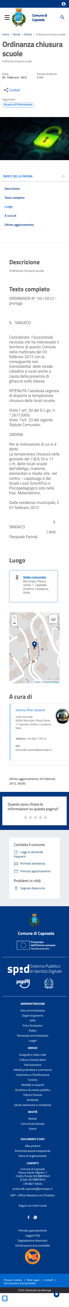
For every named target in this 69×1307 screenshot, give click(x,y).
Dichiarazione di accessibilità (32, 1245)
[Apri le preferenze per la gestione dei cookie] (7, 1300)
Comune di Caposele (39, 17)
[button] (64, 4)
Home (5, 34)
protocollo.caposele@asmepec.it (33, 1188)
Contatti (33, 1163)
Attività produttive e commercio (33, 1070)
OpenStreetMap (51, 681)
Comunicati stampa (32, 1123)
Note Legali (33, 1280)
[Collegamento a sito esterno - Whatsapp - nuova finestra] (35, 1217)
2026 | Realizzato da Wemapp (34, 1290)
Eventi (32, 1128)
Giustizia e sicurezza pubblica (32, 1090)
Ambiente (33, 1100)
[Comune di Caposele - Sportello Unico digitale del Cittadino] (19, 17)
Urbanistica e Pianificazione (32, 1075)
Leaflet (37, 681)
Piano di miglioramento (33, 1156)
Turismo (33, 1080)
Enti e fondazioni (33, 1025)
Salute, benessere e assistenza (32, 1105)
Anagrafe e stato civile (32, 1054)
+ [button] (14, 617)
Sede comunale (34, 577)
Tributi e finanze (32, 1095)
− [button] (14, 623)
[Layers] (53, 619)
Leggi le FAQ (32, 1235)
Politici (33, 1030)
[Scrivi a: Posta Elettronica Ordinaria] (32, 1192)
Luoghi (33, 1040)
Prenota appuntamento (32, 1230)
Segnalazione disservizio (32, 1240)
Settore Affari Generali (30, 710)
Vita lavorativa (32, 1064)
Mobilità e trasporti (32, 1085)
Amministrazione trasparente (32, 1151)
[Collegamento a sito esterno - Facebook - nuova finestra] (28, 1217)
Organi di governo (32, 1015)
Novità (16, 34)
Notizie (28, 34)
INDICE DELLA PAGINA (18, 176)
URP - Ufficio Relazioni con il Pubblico (32, 1195)
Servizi (32, 1048)
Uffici (33, 1020)
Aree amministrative (32, 1010)
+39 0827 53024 (32, 1183)
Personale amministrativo (32, 1035)
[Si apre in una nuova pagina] (32, 1256)
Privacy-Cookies (13, 1280)
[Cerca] (62, 17)
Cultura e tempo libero (32, 1059)
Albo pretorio (32, 1146)
